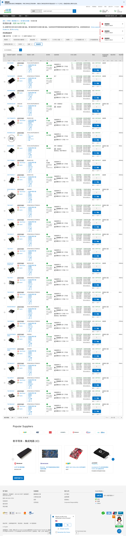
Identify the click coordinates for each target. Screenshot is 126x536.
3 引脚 (30, 183)
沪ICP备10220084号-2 (8, 531)
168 (29, 140)
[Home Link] (8, 11)
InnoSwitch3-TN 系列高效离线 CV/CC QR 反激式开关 (100, 467)
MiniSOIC (30, 384)
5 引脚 (30, 96)
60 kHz (30, 197)
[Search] (74, 11)
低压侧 (30, 108)
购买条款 (20, 523)
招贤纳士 (66, 499)
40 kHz (30, 211)
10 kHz (30, 152)
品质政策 (66, 497)
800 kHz (30, 82)
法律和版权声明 (12, 523)
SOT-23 (30, 95)
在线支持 (5, 501)
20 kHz (30, 355)
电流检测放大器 (32, 65)
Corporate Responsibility (71, 502)
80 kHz (30, 110)
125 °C (30, 72)
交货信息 (36, 502)
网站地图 (26, 523)
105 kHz (30, 313)
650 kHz (30, 166)
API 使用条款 (33, 523)
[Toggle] (4, 36)
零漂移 (30, 266)
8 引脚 (30, 69)
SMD (29, 137)
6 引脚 (30, 112)
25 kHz (30, 369)
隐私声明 (5, 523)
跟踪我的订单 (37, 494)
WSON (30, 314)
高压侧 (30, 66)
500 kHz (30, 124)
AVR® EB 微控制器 (19, 467)
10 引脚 (30, 199)
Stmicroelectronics (97, 27)
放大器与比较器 (25, 21)
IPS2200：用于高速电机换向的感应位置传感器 (49, 467)
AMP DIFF (31, 136)
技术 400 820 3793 (8, 498)
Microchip (15, 29)
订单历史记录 (37, 497)
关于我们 (66, 494)
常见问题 (5, 506)
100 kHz (30, 284)
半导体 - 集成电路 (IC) (13, 21)
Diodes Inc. (6, 29)
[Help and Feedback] (119, 531)
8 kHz (29, 226)
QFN (29, 397)
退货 (35, 499)
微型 (29, 342)
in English (5, 526)
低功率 (30, 163)
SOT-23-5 (31, 139)
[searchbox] (57, 11)
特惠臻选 (94, 6)
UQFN (30, 198)
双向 (29, 192)
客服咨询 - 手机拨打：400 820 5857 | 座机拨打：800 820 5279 (16, 494)
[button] (6, 15)
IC (28, 134)
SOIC (29, 67)
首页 (4, 21)
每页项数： (7, 417)
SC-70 (30, 111)
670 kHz (30, 326)
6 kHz (29, 255)
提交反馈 (5, 503)
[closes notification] (124, 2)
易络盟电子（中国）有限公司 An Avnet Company (15, 530)
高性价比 (88, 6)
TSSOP (30, 83)
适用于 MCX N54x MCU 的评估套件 (76, 467)
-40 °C (30, 70)
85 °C (29, 99)
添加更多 (38, 44)
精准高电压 (31, 121)
